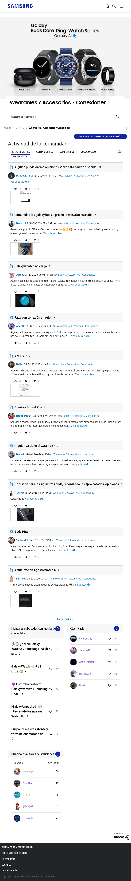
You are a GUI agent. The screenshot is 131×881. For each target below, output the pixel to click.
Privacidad (8, 859)
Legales (6, 865)
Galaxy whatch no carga (30, 266)
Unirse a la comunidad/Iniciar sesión (100, 136)
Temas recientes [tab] (20, 152)
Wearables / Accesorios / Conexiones (79, 175)
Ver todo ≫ (36, 628)
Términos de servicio (15, 853)
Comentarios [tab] (66, 152)
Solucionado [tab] (88, 152)
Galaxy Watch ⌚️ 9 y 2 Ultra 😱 (26, 668)
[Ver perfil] (11, 175)
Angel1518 (22, 326)
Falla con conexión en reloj (32, 317)
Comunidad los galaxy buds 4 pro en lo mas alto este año (53, 215)
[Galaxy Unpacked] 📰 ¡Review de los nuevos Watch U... (26, 711)
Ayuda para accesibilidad (17, 847)
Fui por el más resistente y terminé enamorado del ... (29, 731)
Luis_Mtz (21, 578)
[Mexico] (20, 5)
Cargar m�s (64, 619)
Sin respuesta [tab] (19, 156)
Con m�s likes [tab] (44, 152)
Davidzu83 (22, 223)
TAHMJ (20, 492)
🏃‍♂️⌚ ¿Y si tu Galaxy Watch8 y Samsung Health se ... (29, 649)
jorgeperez (22, 415)
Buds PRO (21, 532)
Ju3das (20, 274)
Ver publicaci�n (19, 181)
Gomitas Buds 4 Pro (28, 407)
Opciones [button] (121, 128)
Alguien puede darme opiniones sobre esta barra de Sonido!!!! (57, 167)
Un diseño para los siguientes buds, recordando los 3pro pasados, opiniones (66, 484)
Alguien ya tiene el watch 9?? (34, 446)
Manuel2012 (23, 175)
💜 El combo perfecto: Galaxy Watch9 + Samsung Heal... (29, 689)
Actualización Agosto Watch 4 (35, 570)
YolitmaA (21, 540)
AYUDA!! (20, 356)
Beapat (20, 454)
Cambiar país (9, 870)
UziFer (19, 364)
